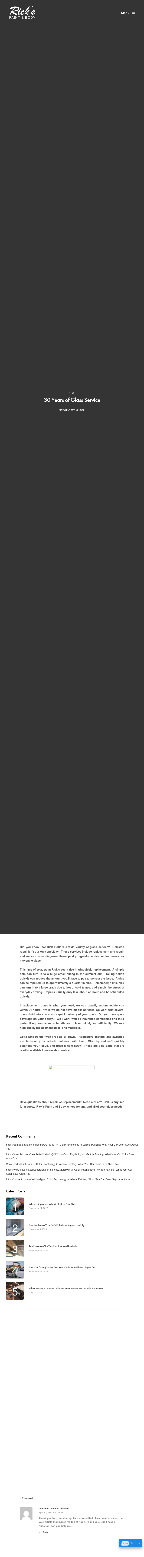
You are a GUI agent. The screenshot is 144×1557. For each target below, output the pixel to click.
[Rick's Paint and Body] (22, 12)
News (72, 393)
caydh (63, 409)
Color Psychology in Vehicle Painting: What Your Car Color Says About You (77, 1164)
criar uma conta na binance (53, 1508)
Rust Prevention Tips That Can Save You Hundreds (53, 1246)
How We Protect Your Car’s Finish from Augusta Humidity (56, 1225)
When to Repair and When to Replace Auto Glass (52, 1204)
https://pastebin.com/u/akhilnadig (24, 1179)
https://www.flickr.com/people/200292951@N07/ (32, 1154)
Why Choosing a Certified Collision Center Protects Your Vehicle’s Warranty (66, 1288)
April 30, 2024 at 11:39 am (51, 1512)
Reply (45, 1532)
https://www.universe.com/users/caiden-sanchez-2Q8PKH (38, 1169)
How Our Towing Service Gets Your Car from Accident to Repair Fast (62, 1267)
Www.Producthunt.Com (19, 1164)
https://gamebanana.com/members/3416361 (31, 1144)
